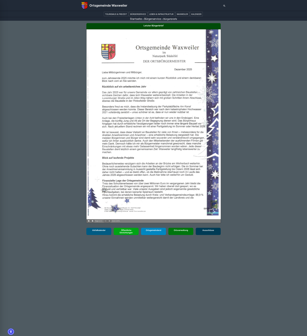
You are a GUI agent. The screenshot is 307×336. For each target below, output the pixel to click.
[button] (224, 5)
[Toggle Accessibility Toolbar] (11, 332)
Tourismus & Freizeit (116, 14)
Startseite (136, 18)
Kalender (196, 14)
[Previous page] (89, 221)
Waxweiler (182, 14)
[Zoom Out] (105, 221)
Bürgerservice (138, 14)
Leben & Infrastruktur (161, 14)
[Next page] (92, 221)
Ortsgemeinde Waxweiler (108, 5)
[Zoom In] (109, 221)
